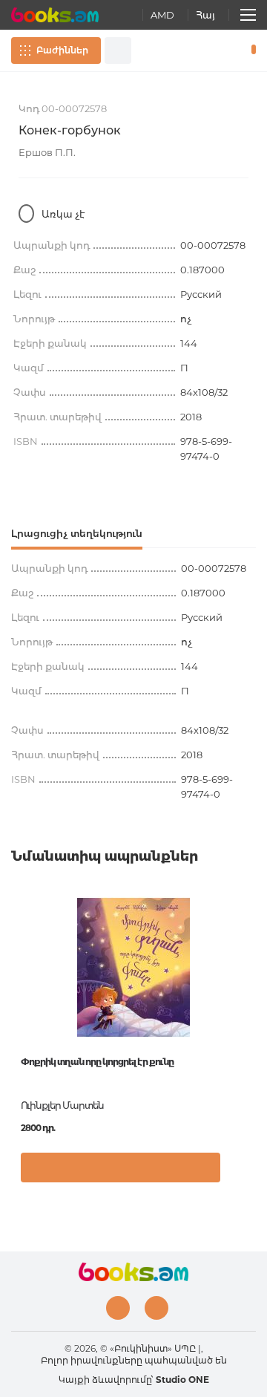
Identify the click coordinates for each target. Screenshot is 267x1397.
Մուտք (207, 50)
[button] (240, 1175)
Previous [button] (18, 1004)
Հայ (205, 15)
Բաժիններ (62, 50)
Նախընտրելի (228, 50)
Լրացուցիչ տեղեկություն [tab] (76, 533)
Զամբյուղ (250, 50)
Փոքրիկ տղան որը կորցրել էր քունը (97, 1061)
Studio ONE (182, 1379)
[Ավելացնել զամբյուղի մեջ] (120, 1167)
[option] (133, 1045)
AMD (162, 15)
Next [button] (248, 1004)
